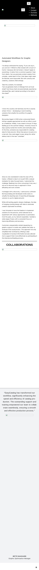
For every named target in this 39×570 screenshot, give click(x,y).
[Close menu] (29, 3)
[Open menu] (23, 9)
